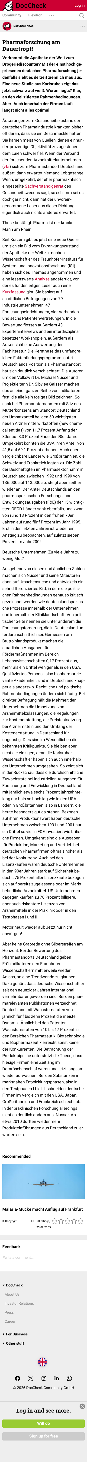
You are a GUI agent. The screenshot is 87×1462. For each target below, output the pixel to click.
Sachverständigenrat (44, 186)
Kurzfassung (14, 291)
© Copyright (9, 1221)
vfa (7, 166)
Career (10, 1321)
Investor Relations (19, 1303)
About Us (12, 1294)
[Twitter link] (30, 1379)
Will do (43, 1423)
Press (9, 1312)
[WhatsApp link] (69, 1379)
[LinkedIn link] (56, 1379)
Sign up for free (43, 1436)
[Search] (81, 15)
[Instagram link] (43, 1379)
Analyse (42, 279)
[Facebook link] (17, 1379)
